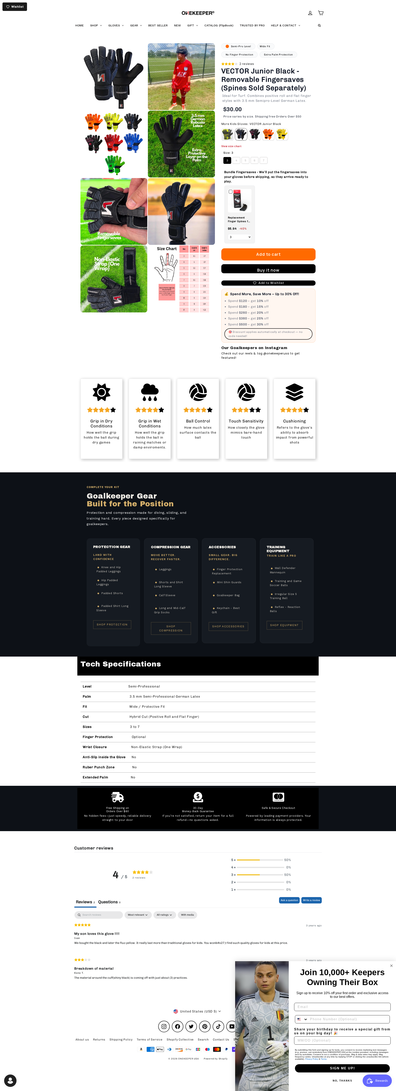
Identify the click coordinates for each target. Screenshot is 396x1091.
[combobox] (301, 1019)
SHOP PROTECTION (112, 624)
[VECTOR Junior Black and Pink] (255, 134)
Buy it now (268, 270)
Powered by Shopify (216, 1058)
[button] (261, 860)
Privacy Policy (311, 1059)
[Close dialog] (391, 965)
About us (82, 1039)
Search (203, 1039)
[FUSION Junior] (227, 134)
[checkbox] (187, 915)
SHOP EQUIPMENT (284, 625)
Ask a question (289, 900)
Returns (99, 1039)
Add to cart (268, 254)
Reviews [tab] (85, 901)
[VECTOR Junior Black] (241, 134)
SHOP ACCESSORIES (228, 626)
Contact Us (221, 1039)
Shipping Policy (121, 1039)
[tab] (109, 902)
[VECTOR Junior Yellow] (282, 134)
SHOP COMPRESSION (171, 628)
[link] (239, 200)
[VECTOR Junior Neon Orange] (268, 134)
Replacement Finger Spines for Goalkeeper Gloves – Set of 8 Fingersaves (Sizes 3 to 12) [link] (239, 219)
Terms (323, 1059)
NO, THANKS (342, 1080)
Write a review (311, 900)
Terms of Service (150, 1039)
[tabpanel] (198, 949)
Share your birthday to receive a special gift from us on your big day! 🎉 (342, 1031)
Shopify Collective (180, 1039)
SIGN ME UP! (342, 1068)
